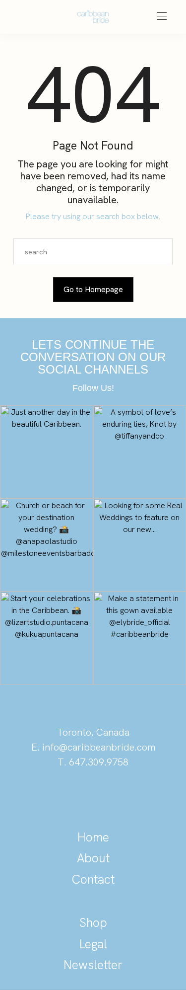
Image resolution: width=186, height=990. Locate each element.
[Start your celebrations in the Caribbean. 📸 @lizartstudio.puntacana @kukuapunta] (46, 638)
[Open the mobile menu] (162, 16)
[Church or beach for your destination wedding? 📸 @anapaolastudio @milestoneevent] (46, 545)
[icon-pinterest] (59, 796)
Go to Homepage (93, 289)
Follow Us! (93, 388)
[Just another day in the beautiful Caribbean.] (46, 452)
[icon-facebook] (127, 796)
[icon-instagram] (93, 796)
